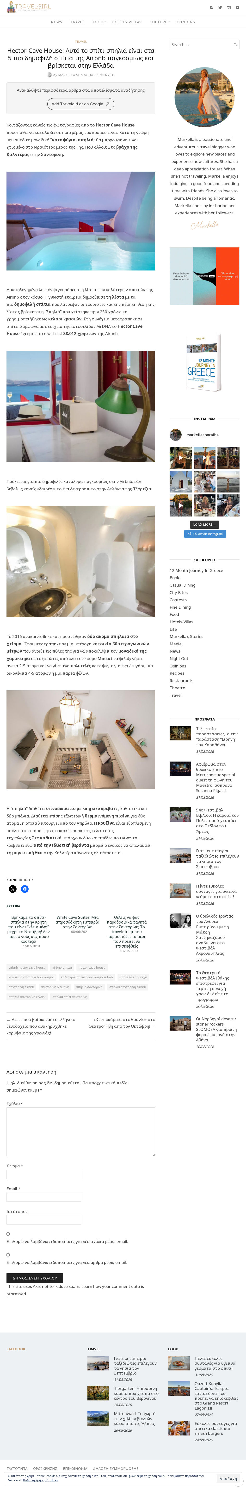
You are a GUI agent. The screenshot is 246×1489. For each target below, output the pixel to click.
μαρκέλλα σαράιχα (133, 977)
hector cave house (92, 967)
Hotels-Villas (126, 21)
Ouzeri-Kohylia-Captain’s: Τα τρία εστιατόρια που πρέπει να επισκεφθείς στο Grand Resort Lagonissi (217, 1396)
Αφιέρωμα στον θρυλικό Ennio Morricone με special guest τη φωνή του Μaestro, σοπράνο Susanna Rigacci (215, 777)
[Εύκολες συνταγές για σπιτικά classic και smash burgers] (179, 1428)
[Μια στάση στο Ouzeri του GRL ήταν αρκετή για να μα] (181, 505)
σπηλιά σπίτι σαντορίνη (69, 997)
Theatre (177, 687)
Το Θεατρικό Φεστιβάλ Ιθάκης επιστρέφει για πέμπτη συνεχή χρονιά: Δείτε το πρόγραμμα (212, 986)
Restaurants (181, 680)
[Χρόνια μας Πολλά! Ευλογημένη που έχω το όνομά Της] (181, 482)
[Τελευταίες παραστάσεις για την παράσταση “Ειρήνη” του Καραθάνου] (180, 733)
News (56, 21)
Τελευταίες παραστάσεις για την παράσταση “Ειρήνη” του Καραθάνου (217, 736)
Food (98, 21)
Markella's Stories (186, 636)
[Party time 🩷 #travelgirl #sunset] (228, 482)
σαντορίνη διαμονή (55, 987)
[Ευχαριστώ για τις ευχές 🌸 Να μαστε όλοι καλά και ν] (228, 458)
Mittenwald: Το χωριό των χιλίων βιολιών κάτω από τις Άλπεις (134, 1418)
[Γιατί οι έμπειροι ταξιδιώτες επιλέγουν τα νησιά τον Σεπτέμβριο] (180, 855)
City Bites (179, 592)
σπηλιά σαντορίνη (89, 987)
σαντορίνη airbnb (21, 987)
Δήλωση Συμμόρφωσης (116, 1468)
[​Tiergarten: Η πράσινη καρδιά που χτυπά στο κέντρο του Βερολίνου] (98, 1393)
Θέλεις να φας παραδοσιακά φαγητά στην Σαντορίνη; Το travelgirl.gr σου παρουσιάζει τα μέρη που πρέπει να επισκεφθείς (127, 932)
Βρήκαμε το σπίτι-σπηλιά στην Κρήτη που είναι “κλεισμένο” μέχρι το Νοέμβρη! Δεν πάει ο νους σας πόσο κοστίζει (28, 929)
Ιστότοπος (17, 1211)
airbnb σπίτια (62, 967)
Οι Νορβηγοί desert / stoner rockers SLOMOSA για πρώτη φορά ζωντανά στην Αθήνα (216, 1029)
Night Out (179, 658)
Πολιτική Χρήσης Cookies (40, 1480)
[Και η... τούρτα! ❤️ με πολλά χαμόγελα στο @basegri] (205, 505)
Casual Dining (183, 585)
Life (173, 629)
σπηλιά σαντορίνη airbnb (127, 987)
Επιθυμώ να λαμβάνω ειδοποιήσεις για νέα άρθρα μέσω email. (66, 1262)
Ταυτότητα (16, 1468)
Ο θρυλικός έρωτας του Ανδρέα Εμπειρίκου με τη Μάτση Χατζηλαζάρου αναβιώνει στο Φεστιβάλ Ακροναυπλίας (214, 934)
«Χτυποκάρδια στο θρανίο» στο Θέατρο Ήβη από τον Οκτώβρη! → (122, 1023)
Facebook (15, 1348)
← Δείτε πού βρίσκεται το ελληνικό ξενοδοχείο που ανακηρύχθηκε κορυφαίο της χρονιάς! (40, 1026)
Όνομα (14, 1166)
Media (176, 644)
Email (13, 1188)
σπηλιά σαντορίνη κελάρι (27, 997)
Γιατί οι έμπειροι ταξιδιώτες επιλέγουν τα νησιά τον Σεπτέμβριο (217, 858)
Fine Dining (180, 607)
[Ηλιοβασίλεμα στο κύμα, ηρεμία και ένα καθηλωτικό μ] (205, 458)
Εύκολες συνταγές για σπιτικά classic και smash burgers (216, 1428)
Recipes (177, 673)
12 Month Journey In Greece (196, 570)
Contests (178, 599)
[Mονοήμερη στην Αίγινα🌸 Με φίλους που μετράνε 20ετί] (205, 482)
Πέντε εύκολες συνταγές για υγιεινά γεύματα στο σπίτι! (216, 891)
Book (174, 577)
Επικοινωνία (75, 1468)
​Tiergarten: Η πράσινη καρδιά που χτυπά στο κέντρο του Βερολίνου (136, 1393)
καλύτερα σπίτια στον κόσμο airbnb (87, 977)
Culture (158, 21)
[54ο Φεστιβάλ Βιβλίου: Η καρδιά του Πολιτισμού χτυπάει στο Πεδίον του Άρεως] (180, 814)
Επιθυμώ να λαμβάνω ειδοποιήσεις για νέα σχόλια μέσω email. (67, 1241)
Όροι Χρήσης (45, 1468)
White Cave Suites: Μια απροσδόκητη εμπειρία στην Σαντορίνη (77, 922)
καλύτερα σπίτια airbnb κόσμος (31, 977)
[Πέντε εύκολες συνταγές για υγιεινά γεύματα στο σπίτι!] (180, 890)
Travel (77, 21)
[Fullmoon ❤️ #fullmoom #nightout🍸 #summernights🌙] (181, 458)
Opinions (185, 21)
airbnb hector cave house (27, 967)
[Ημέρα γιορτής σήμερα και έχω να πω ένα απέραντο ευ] (228, 505)
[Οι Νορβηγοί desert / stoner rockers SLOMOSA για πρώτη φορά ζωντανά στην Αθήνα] (180, 1023)
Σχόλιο (14, 1103)
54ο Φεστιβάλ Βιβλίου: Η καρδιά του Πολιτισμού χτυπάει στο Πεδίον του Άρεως (217, 820)
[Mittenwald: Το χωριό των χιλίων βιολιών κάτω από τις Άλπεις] (98, 1418)
